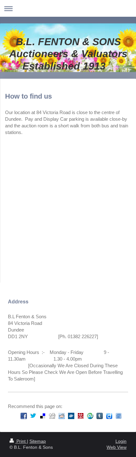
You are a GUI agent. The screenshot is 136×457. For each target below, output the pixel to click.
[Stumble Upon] (90, 416)
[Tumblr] (99, 416)
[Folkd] (71, 416)
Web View (117, 447)
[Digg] (52, 416)
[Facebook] (24, 416)
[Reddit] (62, 416)
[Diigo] (109, 416)
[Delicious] (43, 416)
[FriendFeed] (118, 416)
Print (21, 441)
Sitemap (37, 441)
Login (121, 441)
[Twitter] (33, 416)
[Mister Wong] (80, 416)
